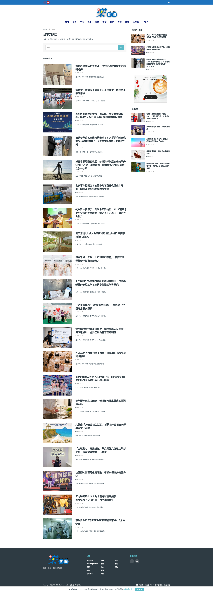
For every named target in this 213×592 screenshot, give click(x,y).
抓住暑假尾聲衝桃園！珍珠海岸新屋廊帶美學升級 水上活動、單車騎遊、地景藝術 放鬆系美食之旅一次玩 (100, 165)
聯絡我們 (167, 585)
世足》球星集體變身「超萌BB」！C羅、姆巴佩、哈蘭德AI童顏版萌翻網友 (158, 116)
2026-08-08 (150, 132)
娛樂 (120, 21)
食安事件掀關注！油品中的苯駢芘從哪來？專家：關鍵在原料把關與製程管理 (99, 187)
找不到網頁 (52, 29)
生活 (82, 21)
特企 (146, 21)
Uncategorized (92, 564)
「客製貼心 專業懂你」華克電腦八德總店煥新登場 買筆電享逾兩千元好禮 (100, 450)
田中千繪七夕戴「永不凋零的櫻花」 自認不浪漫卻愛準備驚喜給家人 (99, 258)
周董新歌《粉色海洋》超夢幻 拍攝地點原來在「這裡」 (158, 140)
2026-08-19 (79, 192)
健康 (89, 21)
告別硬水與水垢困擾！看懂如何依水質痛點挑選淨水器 (100, 402)
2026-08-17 (79, 479)
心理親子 (137, 21)
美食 (97, 21)
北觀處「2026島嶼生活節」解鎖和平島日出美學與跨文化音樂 (100, 426)
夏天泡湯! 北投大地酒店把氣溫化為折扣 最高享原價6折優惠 (100, 234)
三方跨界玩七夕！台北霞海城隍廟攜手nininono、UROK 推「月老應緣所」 (95, 497)
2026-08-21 (79, 73)
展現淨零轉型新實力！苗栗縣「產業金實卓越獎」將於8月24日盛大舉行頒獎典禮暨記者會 (99, 115)
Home (45, 29)
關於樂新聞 (139, 585)
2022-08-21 (150, 144)
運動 (112, 21)
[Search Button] (121, 47)
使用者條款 (148, 585)
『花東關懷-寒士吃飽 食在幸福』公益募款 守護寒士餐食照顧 (100, 306)
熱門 (67, 21)
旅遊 (104, 21)
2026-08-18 (79, 288)
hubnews (90, 560)
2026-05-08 (150, 171)
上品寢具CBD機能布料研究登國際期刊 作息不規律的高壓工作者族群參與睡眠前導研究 (100, 282)
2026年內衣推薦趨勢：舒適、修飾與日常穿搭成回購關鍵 (100, 354)
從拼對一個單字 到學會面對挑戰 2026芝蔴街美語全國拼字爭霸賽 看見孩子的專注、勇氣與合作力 (100, 212)
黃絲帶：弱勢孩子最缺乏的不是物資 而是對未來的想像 (100, 91)
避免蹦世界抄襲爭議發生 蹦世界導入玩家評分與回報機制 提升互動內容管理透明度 (100, 330)
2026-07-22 (150, 121)
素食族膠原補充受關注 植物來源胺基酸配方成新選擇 (100, 67)
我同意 (139, 589)
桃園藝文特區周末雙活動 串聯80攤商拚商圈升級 (100, 473)
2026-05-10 (150, 156)
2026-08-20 (79, 172)
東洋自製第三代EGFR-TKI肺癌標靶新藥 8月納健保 (100, 521)
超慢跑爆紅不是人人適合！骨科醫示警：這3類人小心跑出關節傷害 (158, 165)
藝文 (127, 21)
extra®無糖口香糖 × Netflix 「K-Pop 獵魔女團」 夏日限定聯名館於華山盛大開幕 (101, 378)
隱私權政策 (158, 585)
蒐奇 (74, 21)
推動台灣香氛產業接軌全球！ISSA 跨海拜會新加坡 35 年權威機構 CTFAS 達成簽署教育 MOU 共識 (100, 141)
